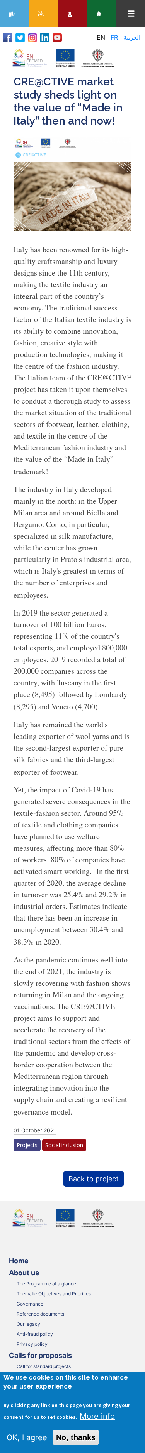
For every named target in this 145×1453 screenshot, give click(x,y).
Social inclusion (64, 1145)
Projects (27, 1145)
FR (114, 37)
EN (101, 37)
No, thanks (76, 1437)
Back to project (93, 1179)
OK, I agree (27, 1437)
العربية (131, 37)
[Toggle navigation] (131, 14)
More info (97, 1416)
